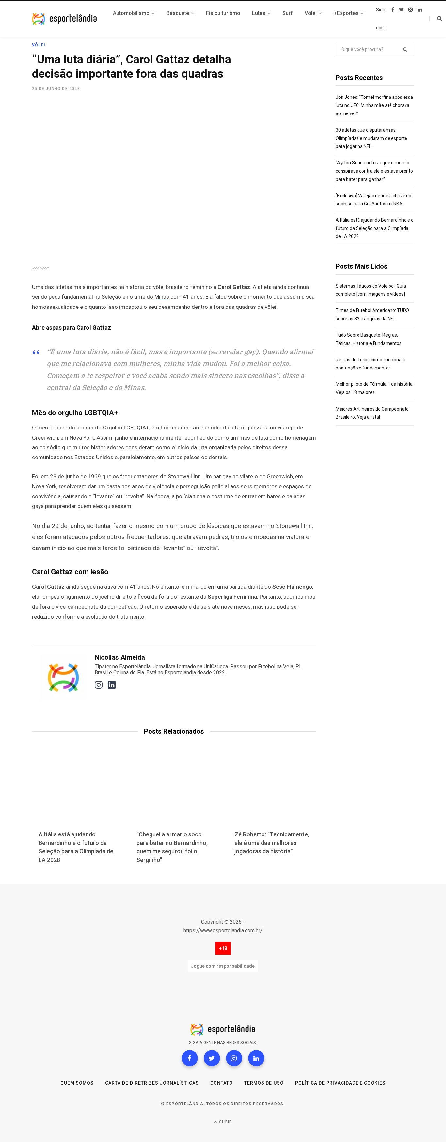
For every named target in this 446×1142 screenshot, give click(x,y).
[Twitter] (212, 1058)
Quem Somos (77, 1083)
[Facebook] (190, 1058)
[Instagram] (234, 1058)
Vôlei (38, 45)
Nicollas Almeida (120, 657)
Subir (225, 1122)
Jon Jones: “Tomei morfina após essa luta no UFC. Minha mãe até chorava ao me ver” (374, 105)
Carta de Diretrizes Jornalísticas (152, 1083)
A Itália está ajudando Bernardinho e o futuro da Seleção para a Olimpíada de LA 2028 (375, 228)
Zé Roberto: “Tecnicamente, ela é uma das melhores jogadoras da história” (271, 843)
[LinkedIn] (256, 1058)
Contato (221, 1083)
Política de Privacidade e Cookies (340, 1083)
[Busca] (435, 18)
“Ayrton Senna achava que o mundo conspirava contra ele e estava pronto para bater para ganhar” (374, 171)
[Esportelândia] (64, 18)
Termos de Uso (264, 1083)
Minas (161, 296)
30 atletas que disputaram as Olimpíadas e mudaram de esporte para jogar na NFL (371, 138)
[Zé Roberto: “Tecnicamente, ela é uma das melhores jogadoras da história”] (272, 792)
